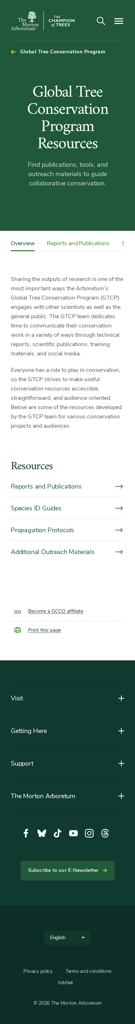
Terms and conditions (89, 971)
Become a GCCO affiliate (55, 611)
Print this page (44, 630)
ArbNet (65, 983)
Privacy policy (38, 971)
